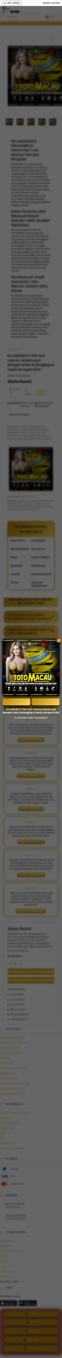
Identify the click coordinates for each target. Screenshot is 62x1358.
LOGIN (45, 701)
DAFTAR (16, 701)
